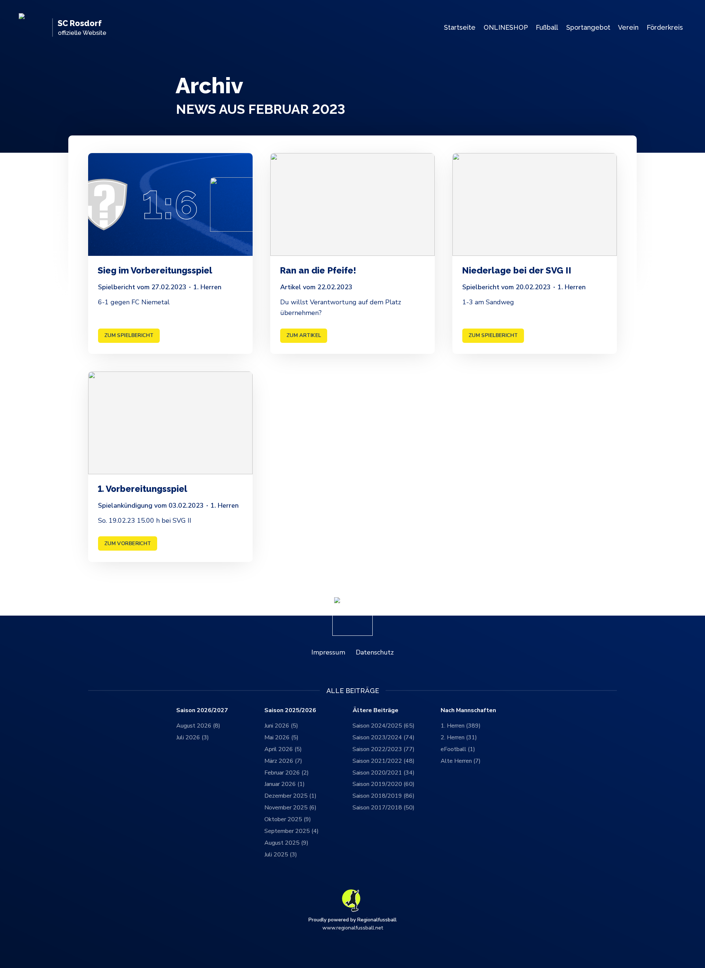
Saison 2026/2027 (202, 710)
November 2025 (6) (290, 808)
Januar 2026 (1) (284, 784)
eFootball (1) (458, 749)
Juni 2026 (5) (281, 726)
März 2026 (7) (283, 761)
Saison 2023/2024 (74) (383, 737)
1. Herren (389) (461, 726)
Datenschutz (375, 652)
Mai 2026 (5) (281, 737)
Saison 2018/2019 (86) (383, 796)
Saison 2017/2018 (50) (383, 808)
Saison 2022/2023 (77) (383, 749)
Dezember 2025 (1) (290, 796)
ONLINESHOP (506, 27)
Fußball (547, 27)
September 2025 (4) (291, 831)
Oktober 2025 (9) (287, 819)
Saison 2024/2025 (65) (383, 726)
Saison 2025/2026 (290, 710)
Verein (628, 27)
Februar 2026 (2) (286, 773)
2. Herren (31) (459, 737)
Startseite (460, 27)
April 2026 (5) (283, 749)
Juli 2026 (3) (192, 737)
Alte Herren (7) (461, 761)
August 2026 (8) (198, 726)
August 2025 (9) (286, 843)
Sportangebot (588, 27)
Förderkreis (665, 27)
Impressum (328, 652)
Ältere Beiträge (375, 710)
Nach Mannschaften (468, 710)
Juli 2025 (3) (280, 855)
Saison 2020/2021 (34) (383, 773)
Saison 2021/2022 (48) (383, 761)
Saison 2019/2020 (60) (383, 784)
